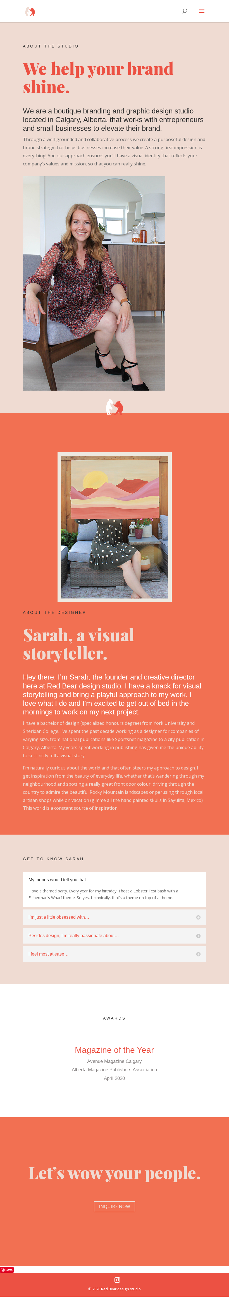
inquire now (114, 1206)
